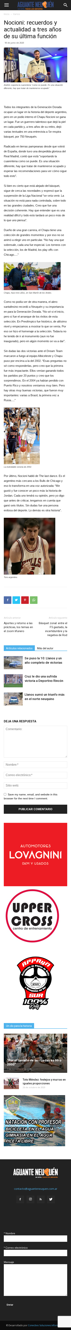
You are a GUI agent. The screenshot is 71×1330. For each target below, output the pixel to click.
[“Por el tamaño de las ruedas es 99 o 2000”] (35, 1053)
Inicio (6, 14)
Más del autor (45, 648)
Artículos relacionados (19, 648)
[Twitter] (51, 1199)
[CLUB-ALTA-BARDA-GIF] (34, 1145)
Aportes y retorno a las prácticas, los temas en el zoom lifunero (18, 627)
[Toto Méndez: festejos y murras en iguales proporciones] (11, 1083)
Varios (16, 14)
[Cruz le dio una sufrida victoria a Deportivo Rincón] (13, 680)
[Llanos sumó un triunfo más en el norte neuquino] (13, 698)
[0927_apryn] (35, 1014)
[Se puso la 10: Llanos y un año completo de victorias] (13, 662)
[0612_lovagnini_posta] (35, 885)
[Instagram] (30, 1199)
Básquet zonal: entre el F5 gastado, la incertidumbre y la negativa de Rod (53, 629)
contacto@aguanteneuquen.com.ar (35, 1189)
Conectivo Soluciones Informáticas (46, 1325)
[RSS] (40, 1199)
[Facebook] (20, 1199)
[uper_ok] (32, 942)
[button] (65, 5)
